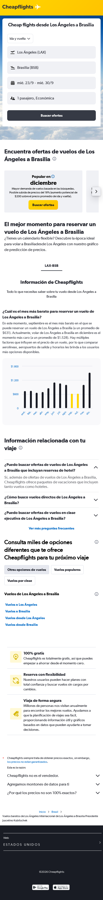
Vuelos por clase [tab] (19, 581)
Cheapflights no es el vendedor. (33, 775)
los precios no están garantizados (27, 762)
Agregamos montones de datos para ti (38, 784)
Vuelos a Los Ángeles (21, 604)
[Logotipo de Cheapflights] (17, 7)
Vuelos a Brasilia (17, 611)
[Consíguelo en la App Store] (61, 888)
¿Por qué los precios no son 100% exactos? (42, 793)
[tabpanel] (51, 368)
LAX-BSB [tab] (51, 265)
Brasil (55, 811)
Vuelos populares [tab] (67, 570)
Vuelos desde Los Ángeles (25, 618)
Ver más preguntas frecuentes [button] (51, 528)
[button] (51, 52)
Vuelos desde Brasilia (21, 625)
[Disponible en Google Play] (40, 888)
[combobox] (20, 38)
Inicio (42, 811)
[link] (43, 205)
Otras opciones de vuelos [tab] (26, 570)
